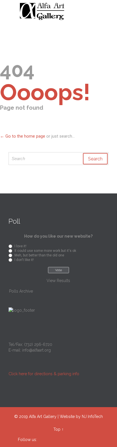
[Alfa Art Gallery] (62, 11)
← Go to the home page (22, 136)
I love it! (20, 246)
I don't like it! (24, 260)
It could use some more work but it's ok (45, 251)
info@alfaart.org (36, 350)
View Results (58, 280)
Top (56, 429)
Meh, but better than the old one (39, 255)
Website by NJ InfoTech (81, 416)
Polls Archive (21, 291)
